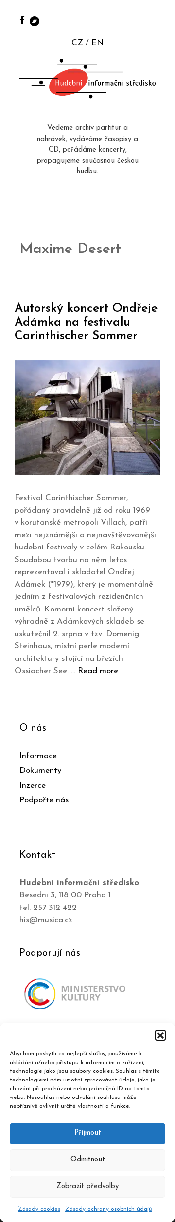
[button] (160, 1035)
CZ (77, 43)
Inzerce (32, 786)
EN (97, 43)
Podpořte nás (44, 800)
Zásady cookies (39, 1209)
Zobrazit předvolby (87, 1186)
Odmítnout (87, 1159)
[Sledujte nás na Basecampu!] (34, 20)
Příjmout (87, 1133)
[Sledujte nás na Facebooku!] (22, 20)
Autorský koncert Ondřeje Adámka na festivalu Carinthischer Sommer (86, 322)
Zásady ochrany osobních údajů (108, 1209)
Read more (98, 671)
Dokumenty (40, 771)
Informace (38, 756)
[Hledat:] (157, 20)
